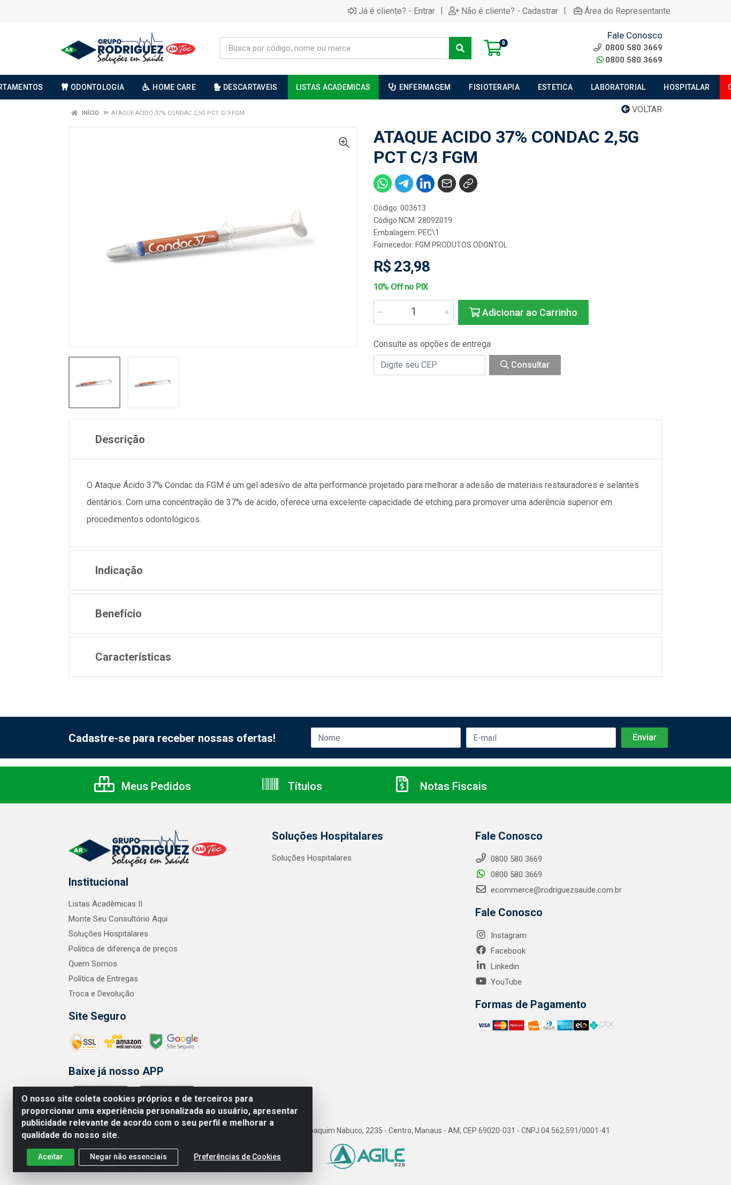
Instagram (508, 935)
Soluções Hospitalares (108, 934)
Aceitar (50, 1156)
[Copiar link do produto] (468, 183)
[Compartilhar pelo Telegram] (404, 183)
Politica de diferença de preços (123, 949)
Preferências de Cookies (237, 1156)
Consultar (529, 365)
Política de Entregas (103, 978)
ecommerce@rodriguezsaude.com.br (555, 890)
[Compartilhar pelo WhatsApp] (383, 183)
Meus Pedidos (155, 786)
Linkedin (504, 966)
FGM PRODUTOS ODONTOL (461, 245)
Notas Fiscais (452, 786)
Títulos (303, 786)
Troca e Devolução (101, 993)
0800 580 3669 (634, 60)
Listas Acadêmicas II (105, 904)
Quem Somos (92, 964)
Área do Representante (627, 10)
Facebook (507, 951)
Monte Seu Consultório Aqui (117, 919)
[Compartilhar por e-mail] (447, 183)
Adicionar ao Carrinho (528, 312)
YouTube (505, 982)
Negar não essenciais (128, 1156)
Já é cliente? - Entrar (397, 10)
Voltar (646, 109)
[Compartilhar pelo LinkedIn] (425, 183)
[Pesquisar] (460, 48)
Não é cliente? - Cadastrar (509, 10)
